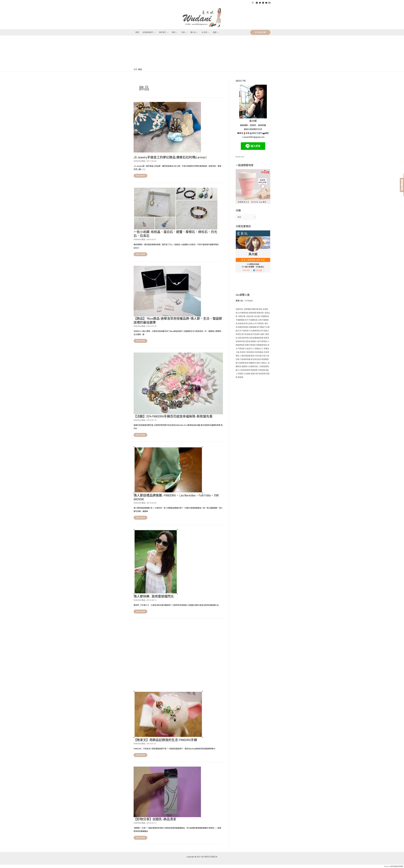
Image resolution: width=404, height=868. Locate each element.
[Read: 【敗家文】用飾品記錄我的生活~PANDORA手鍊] (168, 714)
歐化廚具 (249, 323)
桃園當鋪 (252, 327)
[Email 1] (269, 3)
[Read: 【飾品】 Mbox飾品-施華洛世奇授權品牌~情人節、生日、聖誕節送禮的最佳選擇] (167, 291)
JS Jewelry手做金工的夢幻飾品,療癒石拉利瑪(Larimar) (170, 157)
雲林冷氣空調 (256, 356)
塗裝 (258, 363)
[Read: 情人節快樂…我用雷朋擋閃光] (156, 562)
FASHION (137, 161)
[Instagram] (263, 3)
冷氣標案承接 (242, 363)
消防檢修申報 (243, 338)
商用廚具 (241, 323)
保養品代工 (258, 349)
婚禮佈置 (252, 313)
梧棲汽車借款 (250, 345)
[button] (253, 2)
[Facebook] (257, 3)
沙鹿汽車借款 (261, 341)
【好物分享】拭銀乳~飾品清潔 (155, 819)
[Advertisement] (202, 51)
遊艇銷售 (254, 370)
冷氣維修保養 (245, 359)
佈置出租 (242, 316)
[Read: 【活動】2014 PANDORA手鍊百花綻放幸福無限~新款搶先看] (178, 383)
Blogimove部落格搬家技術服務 (393, 866)
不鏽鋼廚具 (264, 316)
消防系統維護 (250, 341)
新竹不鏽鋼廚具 (251, 320)
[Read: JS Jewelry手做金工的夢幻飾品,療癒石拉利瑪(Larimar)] (167, 127)
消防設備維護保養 (256, 338)
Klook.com (240, 157)
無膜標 (244, 366)
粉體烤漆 (252, 363)
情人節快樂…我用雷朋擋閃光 (154, 596)
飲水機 (257, 316)
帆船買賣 (246, 370)
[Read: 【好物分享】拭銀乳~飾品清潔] (167, 792)
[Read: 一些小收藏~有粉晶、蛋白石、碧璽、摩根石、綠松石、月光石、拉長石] (176, 208)
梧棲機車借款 (261, 345)
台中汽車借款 (258, 323)
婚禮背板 (260, 313)
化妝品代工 (249, 349)
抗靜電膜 (247, 309)
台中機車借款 (243, 313)
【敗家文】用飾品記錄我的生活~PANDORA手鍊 (165, 740)
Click (402, 185)
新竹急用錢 (245, 334)
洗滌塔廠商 (258, 352)
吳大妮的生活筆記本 (209, 857)
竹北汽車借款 (243, 331)
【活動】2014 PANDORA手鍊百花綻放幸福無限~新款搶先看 (173, 416)
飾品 (143, 161)
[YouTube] (266, 3)
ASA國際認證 (252, 366)
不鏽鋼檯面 (240, 320)
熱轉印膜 (254, 309)
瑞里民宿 (239, 309)
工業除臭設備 (245, 356)
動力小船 (239, 370)
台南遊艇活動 (263, 370)
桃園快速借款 (243, 327)
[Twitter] (260, 3)
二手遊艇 (239, 374)
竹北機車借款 (254, 331)
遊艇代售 (254, 374)
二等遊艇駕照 (263, 366)
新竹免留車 (255, 334)
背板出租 (250, 316)
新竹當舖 (260, 327)
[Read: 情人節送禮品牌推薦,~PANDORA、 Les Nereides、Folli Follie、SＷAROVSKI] (168, 470)
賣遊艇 (240, 377)
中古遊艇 (246, 374)
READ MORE (140, 175)
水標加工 (263, 363)
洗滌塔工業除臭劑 (247, 352)
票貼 (260, 309)
